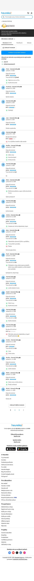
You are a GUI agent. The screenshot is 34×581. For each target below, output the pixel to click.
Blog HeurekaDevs (6, 472)
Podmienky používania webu (20, 559)
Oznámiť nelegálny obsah (7, 474)
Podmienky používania (7, 462)
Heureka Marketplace (6, 514)
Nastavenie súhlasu (6, 493)
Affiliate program (5, 521)
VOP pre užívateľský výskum (8, 500)
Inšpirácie (3, 542)
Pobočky (19, 43)
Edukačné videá (5, 523)
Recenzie (7, 43)
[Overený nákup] (19, 69)
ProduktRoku (4, 537)
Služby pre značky (5, 516)
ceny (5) (6, 62)
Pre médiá (3, 467)
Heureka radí (4, 488)
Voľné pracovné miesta (7, 465)
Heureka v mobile (5, 486)
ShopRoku (4, 535)
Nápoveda (3, 526)
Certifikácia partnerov (6, 540)
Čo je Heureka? (5, 458)
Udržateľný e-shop (6, 544)
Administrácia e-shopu (7, 507)
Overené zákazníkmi (6, 533)
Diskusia (29, 43)
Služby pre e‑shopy (6, 511)
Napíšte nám (17, 436)
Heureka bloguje (5, 469)
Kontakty (3, 460)
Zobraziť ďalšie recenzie (17, 405)
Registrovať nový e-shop (7, 509)
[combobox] (17, 17)
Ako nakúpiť (4, 483)
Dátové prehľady (5, 519)
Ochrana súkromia (5, 495)
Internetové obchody (7, 21)
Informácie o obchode (7, 39)
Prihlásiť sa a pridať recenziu (17, 52)
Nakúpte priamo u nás (6, 490)
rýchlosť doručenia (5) (9, 64)
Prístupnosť (4, 476)
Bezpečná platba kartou (7, 497)
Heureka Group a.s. (20, 557)
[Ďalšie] (23, 410)
